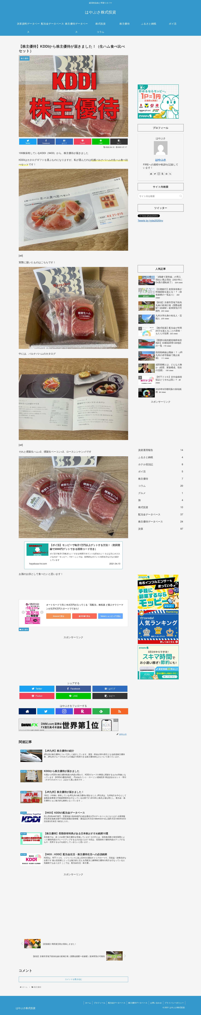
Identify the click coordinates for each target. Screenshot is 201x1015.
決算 (160, 528)
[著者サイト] (27, 711)
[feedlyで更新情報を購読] (101, 711)
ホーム (88, 1002)
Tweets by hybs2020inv (150, 220)
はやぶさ (160, 160)
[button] (180, 196)
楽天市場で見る (84, 616)
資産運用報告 (160, 450)
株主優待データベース (160, 521)
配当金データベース (160, 514)
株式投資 (160, 507)
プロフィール (99, 1002)
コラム (160, 485)
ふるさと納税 (160, 457)
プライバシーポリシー (174, 1002)
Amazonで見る (58, 616)
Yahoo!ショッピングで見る (110, 616)
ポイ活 (160, 471)
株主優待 (24, 629)
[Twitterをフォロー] (46, 711)
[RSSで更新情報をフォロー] (119, 711)
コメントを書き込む (73, 979)
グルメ (160, 493)
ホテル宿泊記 (160, 464)
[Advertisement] (73, 658)
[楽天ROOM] (82, 711)
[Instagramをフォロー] (64, 711)
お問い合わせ (156, 1002)
